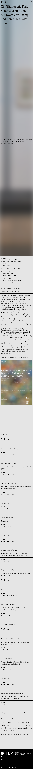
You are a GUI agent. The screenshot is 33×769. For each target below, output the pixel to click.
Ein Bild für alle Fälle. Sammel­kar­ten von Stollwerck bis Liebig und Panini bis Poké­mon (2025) (16, 728)
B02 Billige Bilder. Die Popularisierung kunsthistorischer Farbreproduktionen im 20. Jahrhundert (16, 141)
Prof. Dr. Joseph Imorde (10, 272)
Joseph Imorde (12, 734)
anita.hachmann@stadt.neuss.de (12, 282)
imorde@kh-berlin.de (8, 275)
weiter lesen (5, 745)
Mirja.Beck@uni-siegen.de (10, 288)
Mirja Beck (5, 285)
